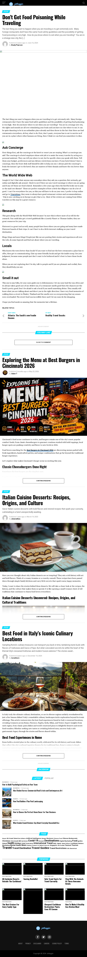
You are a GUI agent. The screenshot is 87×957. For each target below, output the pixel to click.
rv (38, 845)
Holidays (17, 843)
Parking (29, 845)
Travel (7, 848)
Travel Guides (40, 848)
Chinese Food (58, 838)
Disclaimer (37, 943)
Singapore (53, 845)
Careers (46, 943)
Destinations (52, 840)
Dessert (41, 841)
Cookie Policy (57, 943)
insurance (29, 843)
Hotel (23, 843)
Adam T (14, 374)
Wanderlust (73, 848)
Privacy (28, 943)
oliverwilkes (15, 519)
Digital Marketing (65, 841)
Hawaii (4, 843)
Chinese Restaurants (70, 838)
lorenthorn (15, 658)
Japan (59, 843)
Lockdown (74, 843)
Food (74, 841)
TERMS (66, 943)
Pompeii (34, 845)
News (24, 845)
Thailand (68, 845)
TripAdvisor (15, 194)
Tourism (75, 845)
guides (80, 841)
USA (68, 848)
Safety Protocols (44, 845)
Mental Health (15, 845)
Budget (44, 838)
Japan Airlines (66, 843)
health (11, 843)
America (17, 838)
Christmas (6, 841)
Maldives (81, 843)
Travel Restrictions (58, 848)
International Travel (43, 843)
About (20, 943)
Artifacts (23, 838)
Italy (54, 843)
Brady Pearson (17, 45)
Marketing (6, 845)
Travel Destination (21, 848)
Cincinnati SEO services (19, 841)
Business (50, 838)
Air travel (10, 838)
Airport (4, 838)
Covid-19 (33, 840)
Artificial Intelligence (33, 838)
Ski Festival (61, 845)
